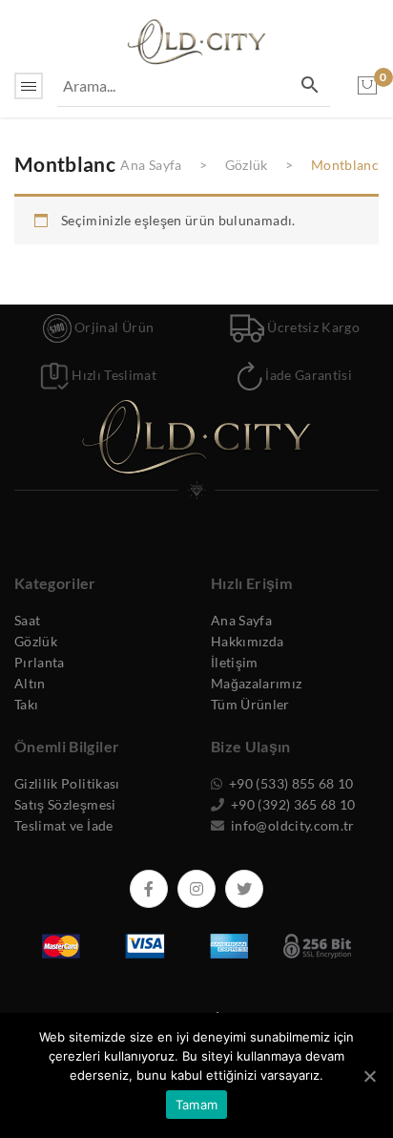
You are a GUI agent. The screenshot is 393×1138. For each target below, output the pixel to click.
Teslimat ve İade (64, 825)
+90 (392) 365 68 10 (292, 804)
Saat (27, 620)
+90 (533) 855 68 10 (290, 783)
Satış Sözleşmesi (65, 804)
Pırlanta (39, 662)
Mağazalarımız (256, 683)
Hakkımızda (247, 641)
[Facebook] (149, 889)
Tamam (196, 1104)
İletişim (235, 662)
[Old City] (196, 40)
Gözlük (246, 165)
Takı (26, 704)
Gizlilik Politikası (67, 783)
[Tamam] (369, 1075)
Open (28, 86)
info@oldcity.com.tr (291, 825)
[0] (367, 86)
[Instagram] (196, 889)
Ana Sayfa (150, 165)
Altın (30, 683)
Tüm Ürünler (250, 704)
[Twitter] (244, 889)
